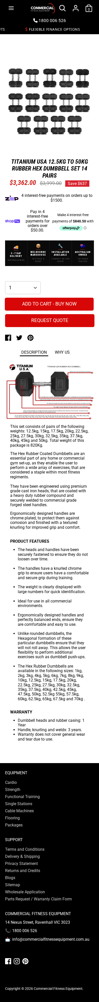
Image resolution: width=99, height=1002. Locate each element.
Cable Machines (19, 810)
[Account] (76, 5)
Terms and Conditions (24, 849)
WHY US (62, 352)
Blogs (10, 877)
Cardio (11, 782)
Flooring (12, 818)
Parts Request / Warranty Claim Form (38, 899)
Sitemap (12, 884)
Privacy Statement (21, 863)
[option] (49, 102)
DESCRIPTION (34, 352)
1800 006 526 (52, 20)
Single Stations (18, 803)
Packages (14, 825)
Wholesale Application (25, 892)
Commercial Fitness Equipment (58, 989)
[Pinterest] (25, 961)
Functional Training (22, 796)
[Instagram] (17, 961)
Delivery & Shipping (22, 856)
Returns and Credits (22, 870)
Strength (12, 789)
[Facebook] (8, 961)
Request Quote (49, 320)
